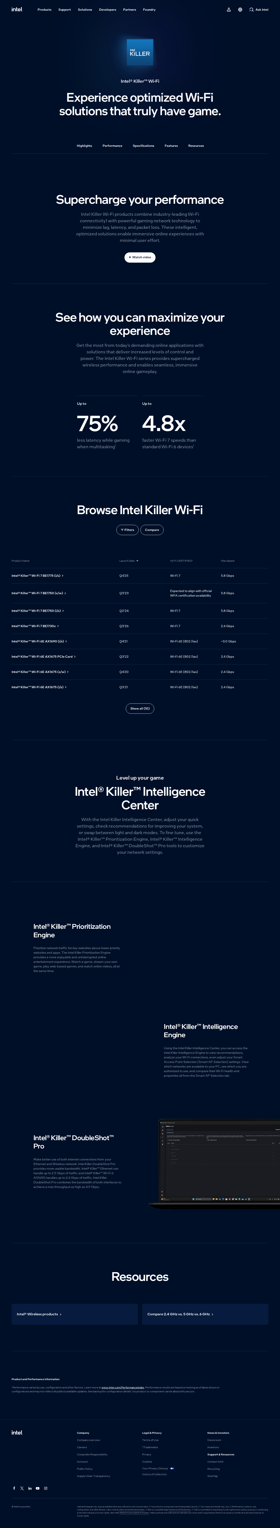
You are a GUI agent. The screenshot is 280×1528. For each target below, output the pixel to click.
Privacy (146, 1454)
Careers (82, 1447)
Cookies (147, 1461)
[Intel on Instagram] (45, 1488)
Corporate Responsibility (92, 1454)
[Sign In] (229, 9)
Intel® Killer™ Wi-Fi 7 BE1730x (34, 626)
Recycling (213, 1469)
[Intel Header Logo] (17, 9)
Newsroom (214, 1440)
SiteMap (212, 1476)
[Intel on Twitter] (22, 1488)
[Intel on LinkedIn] (30, 1488)
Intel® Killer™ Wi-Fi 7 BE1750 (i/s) (36, 611)
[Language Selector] (240, 9)
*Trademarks (150, 1447)
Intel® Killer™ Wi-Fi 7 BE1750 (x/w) (37, 593)
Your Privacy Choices (155, 1468)
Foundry (149, 10)
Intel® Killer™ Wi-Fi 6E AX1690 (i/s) (38, 641)
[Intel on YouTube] (37, 1488)
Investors (213, 1447)
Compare (152, 530)
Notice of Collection (154, 1474)
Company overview (88, 1440)
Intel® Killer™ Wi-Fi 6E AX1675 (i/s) (37, 687)
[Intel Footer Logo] (17, 1433)
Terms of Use (150, 1440)
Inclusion (82, 1461)
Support (64, 10)
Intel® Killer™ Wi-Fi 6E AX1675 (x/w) (39, 672)
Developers (107, 10)
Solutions (85, 10)
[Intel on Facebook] (14, 1488)
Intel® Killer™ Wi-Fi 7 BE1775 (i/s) (36, 576)
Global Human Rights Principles (134, 1512)
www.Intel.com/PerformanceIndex (123, 1387)
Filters (129, 530)
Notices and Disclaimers (180, 1509)
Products (44, 10)
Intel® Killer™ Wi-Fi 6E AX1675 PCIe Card (42, 657)
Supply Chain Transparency (93, 1476)
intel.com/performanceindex (132, 1509)
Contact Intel (215, 1461)
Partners (129, 10)
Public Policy (85, 1469)
